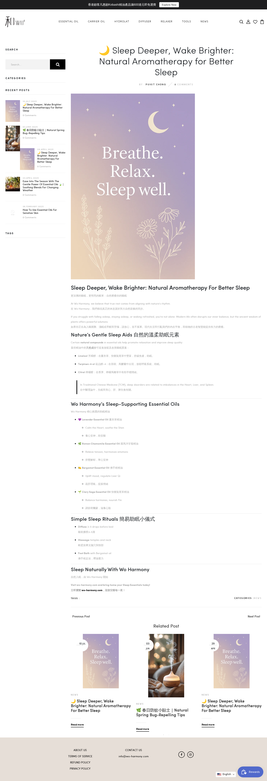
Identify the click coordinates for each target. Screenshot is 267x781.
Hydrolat (121, 21)
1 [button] (163, 735)
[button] (226, 774)
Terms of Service (80, 756)
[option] (101, 677)
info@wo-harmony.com (134, 756)
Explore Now (169, 4)
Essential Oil (68, 21)
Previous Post (81, 616)
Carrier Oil (96, 21)
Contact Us (133, 750)
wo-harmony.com (92, 590)
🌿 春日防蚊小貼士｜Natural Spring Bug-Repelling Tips (43, 131)
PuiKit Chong (156, 85)
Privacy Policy (80, 768)
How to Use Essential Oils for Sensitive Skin (40, 211)
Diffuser (145, 21)
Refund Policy (80, 762)
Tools (186, 21)
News (204, 21)
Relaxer (167, 21)
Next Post (254, 616)
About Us (80, 750)
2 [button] (169, 735)
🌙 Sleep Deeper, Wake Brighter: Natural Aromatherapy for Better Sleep (43, 107)
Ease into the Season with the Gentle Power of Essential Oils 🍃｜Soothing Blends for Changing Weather (43, 185)
